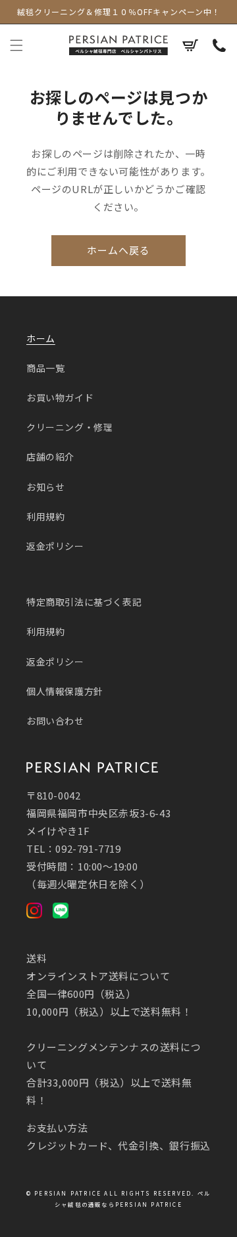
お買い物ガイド (59, 397)
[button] (16, 45)
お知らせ (45, 486)
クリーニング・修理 (69, 427)
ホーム (40, 338)
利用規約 (45, 516)
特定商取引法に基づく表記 (84, 601)
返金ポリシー (55, 545)
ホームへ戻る (118, 250)
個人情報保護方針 (64, 691)
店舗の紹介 (50, 456)
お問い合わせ (55, 720)
